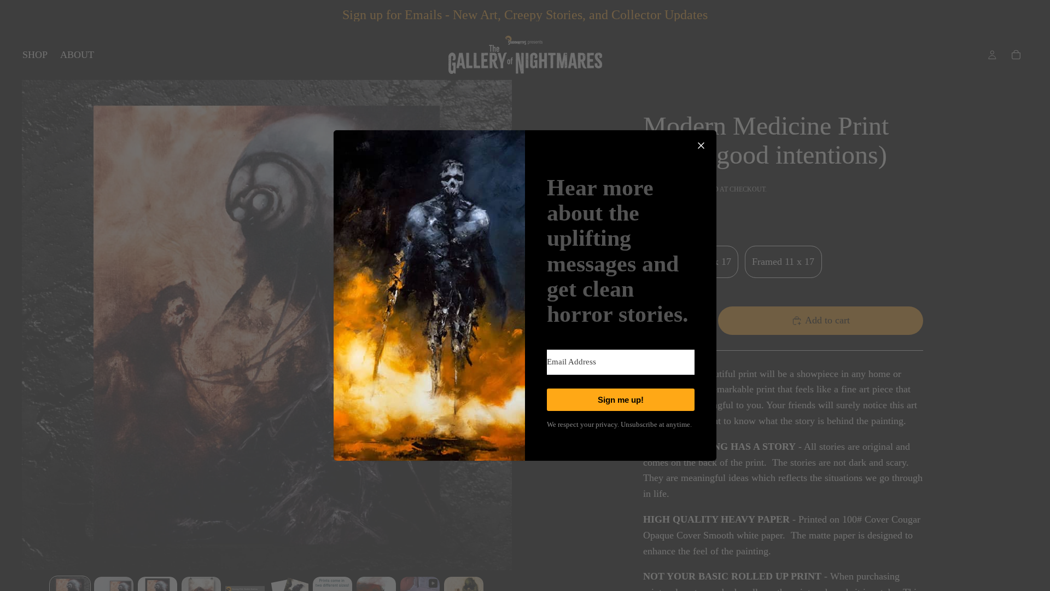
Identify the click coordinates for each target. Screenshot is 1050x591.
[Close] (701, 146)
